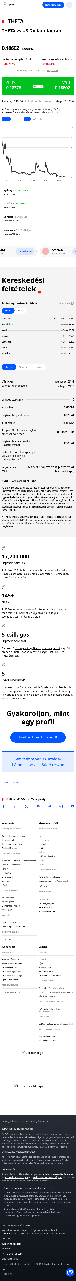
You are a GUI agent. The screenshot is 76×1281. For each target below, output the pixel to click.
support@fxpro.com (11, 1243)
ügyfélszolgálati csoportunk (15, 1233)
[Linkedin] (15, 806)
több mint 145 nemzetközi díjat (20, 613)
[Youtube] (38, 806)
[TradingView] (72, 806)
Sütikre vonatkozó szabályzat (47, 1177)
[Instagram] (61, 806)
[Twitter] (26, 806)
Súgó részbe (53, 764)
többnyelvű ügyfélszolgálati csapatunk (37, 648)
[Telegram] (49, 806)
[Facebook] (3, 806)
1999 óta (17, 570)
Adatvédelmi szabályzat (16, 1177)
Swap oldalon (52, 70)
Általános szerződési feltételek (58, 1174)
